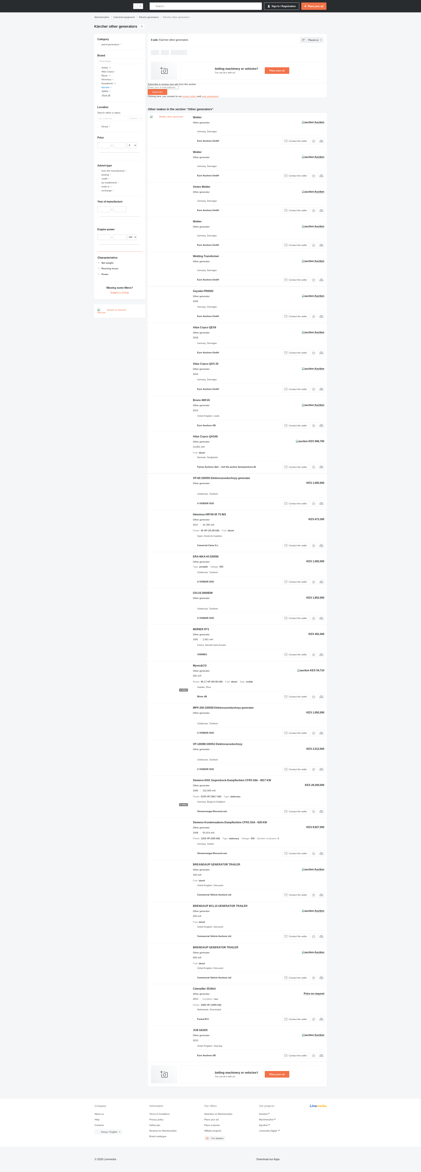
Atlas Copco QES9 (204, 327)
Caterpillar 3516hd (204, 988)
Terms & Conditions (159, 1114)
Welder (197, 117)
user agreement (210, 96)
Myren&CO (200, 665)
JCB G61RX (200, 1030)
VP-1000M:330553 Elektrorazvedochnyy (217, 744)
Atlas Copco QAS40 (205, 436)
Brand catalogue (157, 1136)
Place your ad (277, 70)
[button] (313, 141)
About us (99, 1114)
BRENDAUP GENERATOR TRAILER (215, 947)
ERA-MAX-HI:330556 (206, 556)
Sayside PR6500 (203, 291)
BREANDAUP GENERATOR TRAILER (216, 864)
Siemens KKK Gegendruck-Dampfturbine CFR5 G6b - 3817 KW (232, 780)
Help (97, 1119)
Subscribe (157, 92)
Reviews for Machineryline (163, 1130)
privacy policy (190, 96)
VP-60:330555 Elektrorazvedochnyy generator (221, 478)
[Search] (153, 6)
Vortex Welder (201, 186)
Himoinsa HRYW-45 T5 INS (209, 514)
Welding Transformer (206, 256)
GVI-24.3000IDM (202, 593)
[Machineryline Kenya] (112, 6)
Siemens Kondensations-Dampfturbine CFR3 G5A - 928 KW (230, 822)
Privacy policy (156, 1119)
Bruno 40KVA (201, 400)
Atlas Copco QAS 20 (205, 363)
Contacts (99, 1125)
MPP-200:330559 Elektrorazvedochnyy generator (223, 707)
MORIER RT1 (201, 629)
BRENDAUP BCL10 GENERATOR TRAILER (220, 906)
